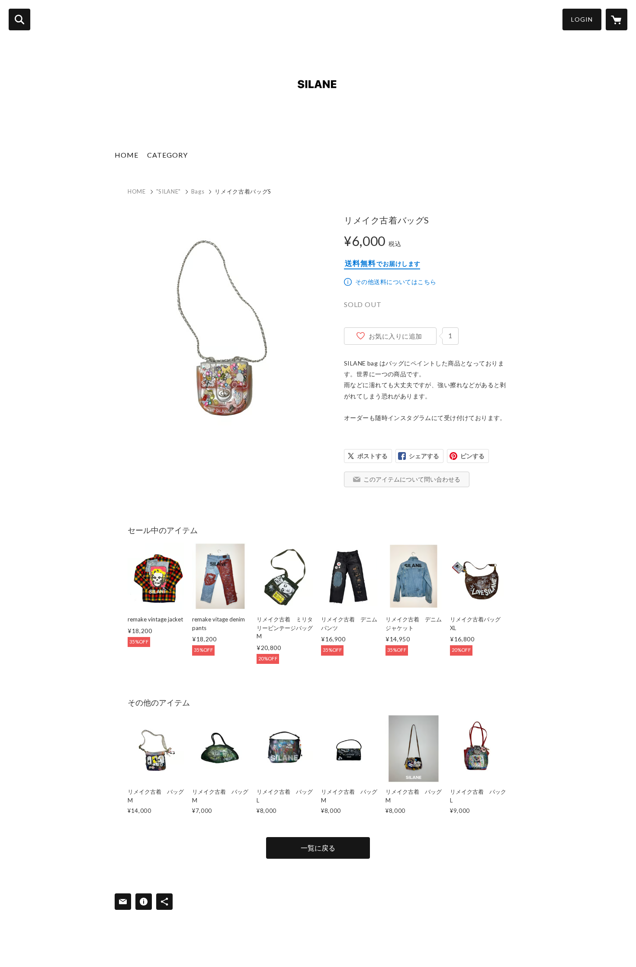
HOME (126, 155)
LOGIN (582, 19)
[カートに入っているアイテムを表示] (616, 19)
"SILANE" (168, 191)
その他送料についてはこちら (395, 281)
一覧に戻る (318, 848)
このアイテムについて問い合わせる (411, 479)
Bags (198, 191)
